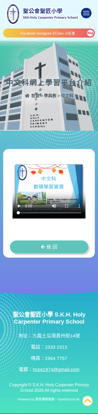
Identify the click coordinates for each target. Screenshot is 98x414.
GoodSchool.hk (68, 399)
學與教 (50, 96)
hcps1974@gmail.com (56, 369)
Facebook (28, 33)
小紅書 (70, 33)
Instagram (44, 33)
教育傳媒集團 (45, 399)
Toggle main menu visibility (86, 13)
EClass (58, 33)
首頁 (34, 96)
